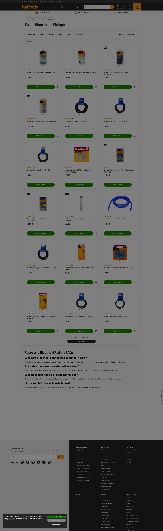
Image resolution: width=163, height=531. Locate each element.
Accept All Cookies (56, 517)
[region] (35, 521)
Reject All (56, 520)
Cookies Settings (56, 524)
